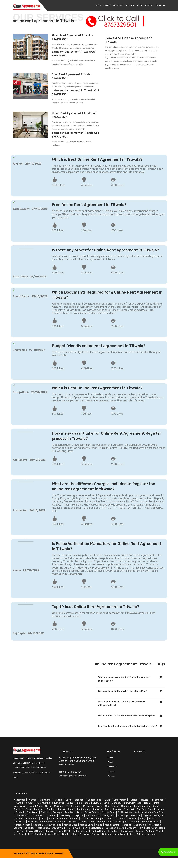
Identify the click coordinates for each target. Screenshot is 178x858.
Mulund (77, 806)
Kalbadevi (29, 828)
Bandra (66, 834)
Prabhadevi (60, 821)
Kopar (28, 809)
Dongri (19, 831)
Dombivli (70, 812)
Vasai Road (87, 818)
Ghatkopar (33, 812)
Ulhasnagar (120, 799)
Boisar (139, 831)
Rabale (148, 803)
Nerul (32, 806)
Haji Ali (85, 828)
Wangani (80, 799)
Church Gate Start (155, 812)
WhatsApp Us (169, 852)
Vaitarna (112, 818)
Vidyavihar (46, 799)
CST (68, 806)
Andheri (150, 831)
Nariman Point (104, 821)
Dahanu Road (62, 831)
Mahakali (126, 824)
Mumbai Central (151, 821)
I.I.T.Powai (73, 828)
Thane (18, 803)
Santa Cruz (19, 821)
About (107, 5)
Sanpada (117, 803)
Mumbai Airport (22, 824)
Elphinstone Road (155, 828)
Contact (149, 5)
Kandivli (17, 828)
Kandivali (59, 803)
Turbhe (133, 799)
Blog (140, 5)
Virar (159, 831)
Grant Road (97, 828)
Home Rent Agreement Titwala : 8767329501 (72, 37)
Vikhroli (32, 799)
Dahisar (140, 834)
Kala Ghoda (44, 828)
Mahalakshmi (112, 824)
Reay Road (46, 821)
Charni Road (127, 831)
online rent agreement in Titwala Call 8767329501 (75, 92)
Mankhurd (126, 806)
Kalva (118, 809)
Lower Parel (53, 834)
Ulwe (108, 799)
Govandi (20, 812)
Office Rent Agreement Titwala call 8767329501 (74, 115)
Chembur (52, 815)
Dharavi (49, 831)
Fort (141, 828)
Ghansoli (46, 812)
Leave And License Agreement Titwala (128, 40)
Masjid (99, 806)
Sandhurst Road (133, 803)
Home (98, 5)
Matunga (88, 806)
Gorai (122, 828)
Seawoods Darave (90, 834)
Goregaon (111, 828)
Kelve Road (155, 824)
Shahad (97, 803)
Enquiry (161, 5)
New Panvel (20, 806)
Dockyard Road (33, 831)
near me (151, 834)
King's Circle (140, 824)
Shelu (87, 803)
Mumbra (58, 806)
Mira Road (19, 834)
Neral (40, 806)
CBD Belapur (66, 815)
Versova (74, 818)
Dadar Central (92, 812)
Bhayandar (110, 815)
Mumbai (28, 803)
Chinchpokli (38, 815)
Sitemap (111, 776)
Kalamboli (128, 809)
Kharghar (39, 809)
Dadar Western (80, 831)
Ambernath (32, 818)
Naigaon (135, 821)
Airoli (44, 818)
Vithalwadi (19, 799)
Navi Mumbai (44, 803)
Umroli (123, 818)
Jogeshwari (58, 828)
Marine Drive (87, 824)
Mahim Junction (36, 834)
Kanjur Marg (83, 809)
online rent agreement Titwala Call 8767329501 (74, 53)
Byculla (79, 815)
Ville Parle (61, 818)
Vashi (69, 799)
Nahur (48, 806)
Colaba (139, 812)
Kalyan (109, 809)
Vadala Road (95, 799)
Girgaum (131, 828)
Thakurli (133, 818)
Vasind (59, 799)
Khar (75, 834)
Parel (157, 803)
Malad (99, 824)
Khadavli (51, 809)
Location (130, 5)
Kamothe (98, 809)
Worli (51, 818)
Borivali (70, 803)
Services (117, 5)
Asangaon (158, 815)
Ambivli (20, 818)
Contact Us (112, 767)
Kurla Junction (142, 806)
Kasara (62, 809)
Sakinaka (33, 821)
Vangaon (100, 818)
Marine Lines (112, 806)
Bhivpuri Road (94, 815)
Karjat (71, 809)
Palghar (73, 821)
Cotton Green (125, 812)
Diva (79, 812)
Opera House (87, 821)
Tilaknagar (158, 799)
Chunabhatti (22, 815)
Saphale (153, 818)
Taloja (143, 818)
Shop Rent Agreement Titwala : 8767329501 (72, 76)
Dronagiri (58, 812)
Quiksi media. (38, 853)
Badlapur (135, 815)
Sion (79, 803)
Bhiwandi (107, 834)
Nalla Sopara (121, 821)
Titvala (145, 799)
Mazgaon (38, 824)
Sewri (107, 803)
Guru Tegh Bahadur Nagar (150, 809)
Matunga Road (53, 824)
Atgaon (147, 815)
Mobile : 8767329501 (70, 771)
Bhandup (123, 815)
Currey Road (109, 812)
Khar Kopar (121, 834)
